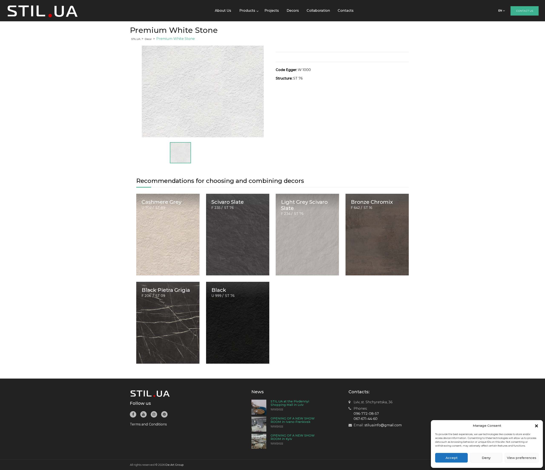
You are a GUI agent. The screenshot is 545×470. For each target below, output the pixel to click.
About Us (223, 11)
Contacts (346, 11)
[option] (202, 91)
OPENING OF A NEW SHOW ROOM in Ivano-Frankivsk (293, 420)
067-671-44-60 (365, 419)
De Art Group (174, 464)
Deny (486, 458)
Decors (293, 11)
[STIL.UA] (42, 11)
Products (247, 11)
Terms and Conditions (148, 424)
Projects (271, 11)
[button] (536, 426)
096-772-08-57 (366, 414)
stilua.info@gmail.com (383, 425)
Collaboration (318, 11)
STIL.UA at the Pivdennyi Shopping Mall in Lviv (290, 403)
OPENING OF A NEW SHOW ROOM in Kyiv (293, 437)
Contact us (524, 10)
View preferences (521, 458)
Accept (452, 458)
